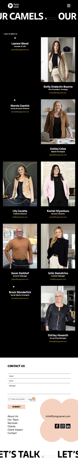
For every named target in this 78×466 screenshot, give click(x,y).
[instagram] (62, 426)
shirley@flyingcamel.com (58, 341)
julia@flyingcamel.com (58, 279)
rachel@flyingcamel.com (58, 217)
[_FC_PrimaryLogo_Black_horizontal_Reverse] (13, 4)
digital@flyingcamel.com (58, 155)
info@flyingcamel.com (58, 416)
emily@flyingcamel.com (58, 93)
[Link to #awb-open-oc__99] (68, 6)
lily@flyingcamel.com (19, 217)
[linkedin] (68, 426)
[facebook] (57, 426)
